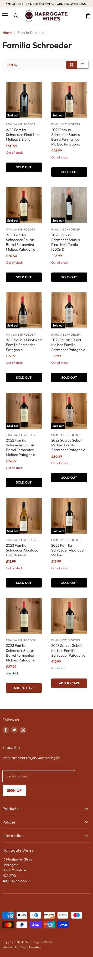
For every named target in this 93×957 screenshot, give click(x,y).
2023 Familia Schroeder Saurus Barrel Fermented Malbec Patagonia (20, 652)
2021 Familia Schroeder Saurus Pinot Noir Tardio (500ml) (65, 242)
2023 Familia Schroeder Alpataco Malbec (67, 550)
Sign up (14, 790)
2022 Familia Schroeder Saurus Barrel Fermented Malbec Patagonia (20, 447)
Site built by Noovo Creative (21, 947)
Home (7, 32)
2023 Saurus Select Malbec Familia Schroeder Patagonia (68, 650)
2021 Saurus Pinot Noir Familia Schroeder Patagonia (24, 345)
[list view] (82, 65)
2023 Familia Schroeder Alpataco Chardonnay (22, 550)
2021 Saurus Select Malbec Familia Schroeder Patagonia (68, 345)
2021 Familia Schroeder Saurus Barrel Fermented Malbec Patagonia (66, 136)
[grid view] (71, 65)
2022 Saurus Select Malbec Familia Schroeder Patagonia (68, 445)
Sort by (12, 65)
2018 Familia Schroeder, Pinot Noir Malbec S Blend (23, 134)
